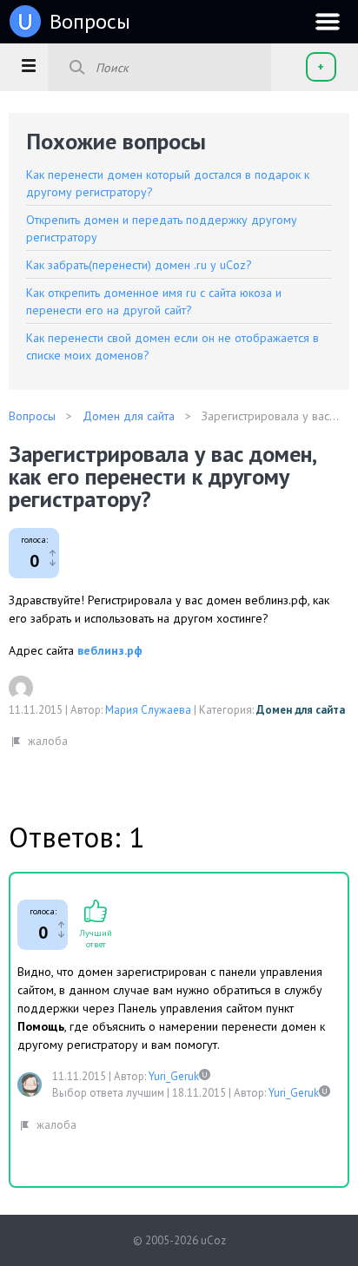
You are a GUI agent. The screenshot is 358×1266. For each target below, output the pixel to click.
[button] (28, 65)
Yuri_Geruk (174, 1076)
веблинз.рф (110, 650)
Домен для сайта (300, 709)
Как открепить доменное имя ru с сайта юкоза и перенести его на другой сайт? (154, 301)
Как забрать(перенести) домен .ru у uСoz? (139, 265)
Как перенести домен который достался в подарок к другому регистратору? (167, 183)
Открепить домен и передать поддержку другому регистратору (161, 228)
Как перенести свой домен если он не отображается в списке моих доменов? (172, 346)
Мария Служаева (148, 709)
